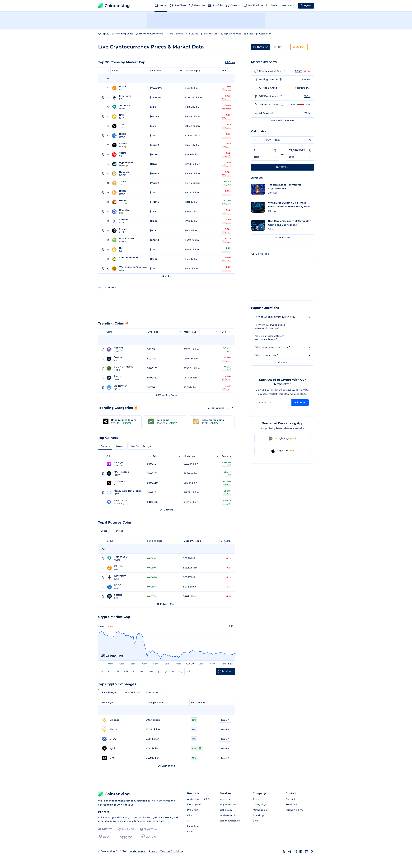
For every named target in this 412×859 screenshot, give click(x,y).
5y (172, 671)
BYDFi (168, 817)
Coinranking (117, 5)
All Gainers (166, 509)
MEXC (150, 817)
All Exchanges (109, 692)
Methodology (260, 809)
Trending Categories (151, 33)
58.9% (307, 96)
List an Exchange (230, 820)
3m (151, 671)
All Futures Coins (166, 604)
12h (117, 671)
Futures (193, 33)
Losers (119, 446)
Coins (115, 70)
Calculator (265, 33)
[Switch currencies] (282, 154)
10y (180, 671)
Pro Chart (192, 809)
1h (102, 671)
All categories (216, 407)
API (189, 820)
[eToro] (126, 837)
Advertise (225, 799)
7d (134, 671)
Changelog (259, 804)
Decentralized (131, 692)
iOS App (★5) (194, 804)
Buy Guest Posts (229, 804)
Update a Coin (228, 815)
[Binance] (126, 829)
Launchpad (193, 826)
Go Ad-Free (109, 287)
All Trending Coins (166, 395)
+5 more (282, 362)
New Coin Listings (140, 446)
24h (126, 671)
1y (158, 671)
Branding (258, 815)
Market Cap (211, 33)
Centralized (152, 692)
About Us (128, 804)
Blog (255, 820)
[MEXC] (105, 829)
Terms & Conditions (171, 851)
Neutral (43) (303, 87)
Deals (190, 831)
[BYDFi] (105, 836)
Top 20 (105, 33)
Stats (250, 33)
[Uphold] (148, 836)
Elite (189, 815)
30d (142, 671)
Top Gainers (176, 33)
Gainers (105, 446)
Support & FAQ (294, 809)
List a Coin (226, 809)
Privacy (153, 851)
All (188, 671)
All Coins (230, 62)
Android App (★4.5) (198, 799)
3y (165, 671)
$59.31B (306, 79)
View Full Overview (282, 120)
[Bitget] (148, 829)
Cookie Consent (137, 851)
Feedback (291, 804)
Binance (159, 817)
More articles (282, 237)
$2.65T (298, 71)
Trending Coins (124, 33)
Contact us (292, 799)
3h (109, 671)
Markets (118, 530)
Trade (224, 720)
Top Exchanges (232, 33)
